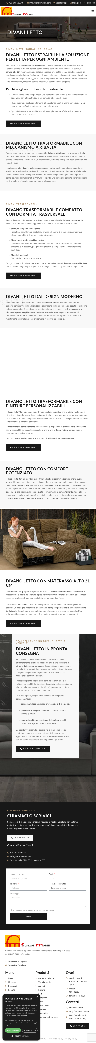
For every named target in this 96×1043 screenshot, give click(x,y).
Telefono (14, 883)
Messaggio (14, 893)
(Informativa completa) (46, 910)
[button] (93, 11)
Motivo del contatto (57, 883)
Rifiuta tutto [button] (30, 1030)
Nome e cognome (17, 874)
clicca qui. (32, 1020)
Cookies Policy (56, 1038)
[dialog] (21, 1017)
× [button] (37, 997)
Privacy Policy (71, 1038)
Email (51, 874)
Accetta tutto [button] (13, 1030)
